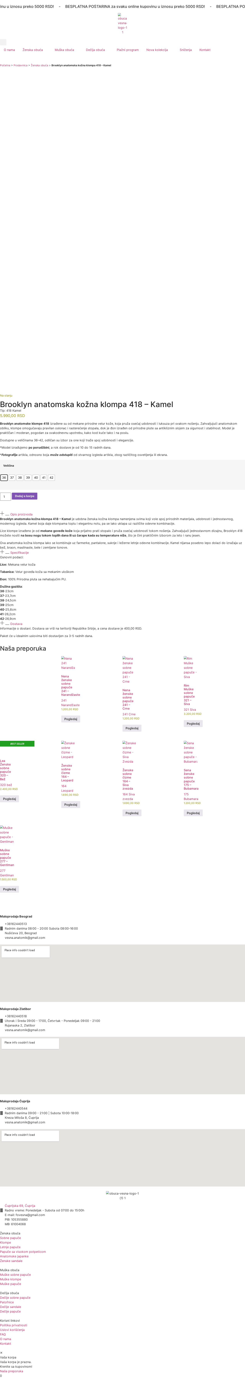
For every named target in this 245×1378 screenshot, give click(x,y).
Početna (5, 65)
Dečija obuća (95, 50)
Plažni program (128, 50)
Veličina (8, 465)
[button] (3, 42)
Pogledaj (70, 719)
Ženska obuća (33, 50)
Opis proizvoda (21, 514)
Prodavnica (21, 65)
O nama (9, 50)
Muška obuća (64, 50)
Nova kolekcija (157, 50)
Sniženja (186, 50)
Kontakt (205, 50)
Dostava (16, 624)
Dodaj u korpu (24, 496)
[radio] (4, 478)
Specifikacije (19, 552)
